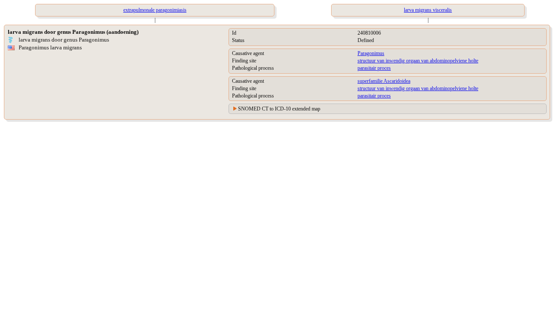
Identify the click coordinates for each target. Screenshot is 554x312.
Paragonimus (371, 53)
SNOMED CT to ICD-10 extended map (279, 109)
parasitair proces (374, 68)
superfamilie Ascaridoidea (384, 81)
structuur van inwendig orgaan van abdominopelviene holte (418, 61)
